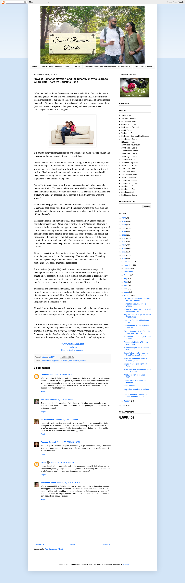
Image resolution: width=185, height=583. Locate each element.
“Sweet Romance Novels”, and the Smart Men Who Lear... (137, 332)
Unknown (45, 375)
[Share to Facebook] (70, 357)
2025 (124, 222)
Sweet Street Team (143, 67)
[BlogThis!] (64, 357)
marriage (76, 360)
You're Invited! (129, 386)
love (70, 360)
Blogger (126, 564)
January (127, 401)
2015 (124, 255)
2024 (124, 225)
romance (83, 360)
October (127, 268)
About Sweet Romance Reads (55, 67)
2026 (124, 218)
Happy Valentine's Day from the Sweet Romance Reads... (136, 354)
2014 (124, 259)
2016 (124, 252)
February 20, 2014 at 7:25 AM (66, 420)
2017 (124, 249)
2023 (124, 228)
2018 (124, 245)
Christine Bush (46, 360)
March (126, 292)
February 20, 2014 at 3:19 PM (68, 483)
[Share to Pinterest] (72, 357)
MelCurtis (45, 400)
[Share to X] (67, 357)
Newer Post (39, 545)
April (126, 289)
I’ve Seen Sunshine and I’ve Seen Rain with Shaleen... (137, 299)
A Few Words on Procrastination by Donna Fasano (137, 370)
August (127, 275)
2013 (124, 405)
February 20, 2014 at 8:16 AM (68, 442)
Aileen (43, 463)
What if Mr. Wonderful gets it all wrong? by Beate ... (136, 359)
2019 (124, 242)
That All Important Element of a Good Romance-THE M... (135, 396)
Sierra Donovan (47, 420)
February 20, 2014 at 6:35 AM (61, 400)
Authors (76, 67)
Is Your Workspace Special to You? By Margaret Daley (137, 310)
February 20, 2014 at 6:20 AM (61, 375)
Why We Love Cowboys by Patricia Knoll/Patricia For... (137, 316)
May (126, 285)
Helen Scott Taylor (48, 483)
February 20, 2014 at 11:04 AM (62, 463)
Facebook (72, 347)
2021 (124, 235)
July (125, 279)
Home (34, 67)
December (128, 262)
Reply (43, 392)
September (128, 272)
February (127, 296)
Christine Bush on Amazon (72, 350)
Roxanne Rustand (48, 442)
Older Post (106, 545)
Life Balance (64, 360)
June (126, 282)
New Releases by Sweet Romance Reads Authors (107, 67)
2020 (124, 238)
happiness (55, 360)
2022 (124, 232)
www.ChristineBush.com (72, 344)
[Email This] (61, 357)
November (128, 265)
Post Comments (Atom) (54, 549)
